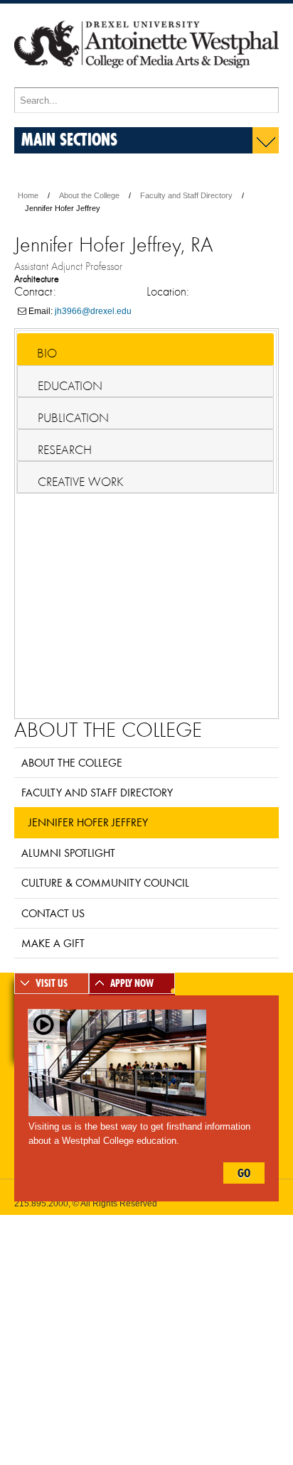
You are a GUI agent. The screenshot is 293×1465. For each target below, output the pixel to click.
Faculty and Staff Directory (186, 195)
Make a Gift (53, 943)
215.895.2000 (41, 1204)
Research (65, 450)
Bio (47, 353)
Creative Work (81, 482)
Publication (73, 418)
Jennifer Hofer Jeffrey (88, 822)
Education (70, 386)
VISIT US (52, 983)
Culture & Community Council (105, 882)
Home (28, 195)
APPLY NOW (132, 983)
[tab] (145, 349)
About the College (89, 195)
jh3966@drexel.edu (93, 311)
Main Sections (69, 139)
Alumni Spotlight (68, 852)
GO (244, 1173)
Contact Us (53, 913)
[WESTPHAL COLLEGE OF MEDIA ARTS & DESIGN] (146, 81)
